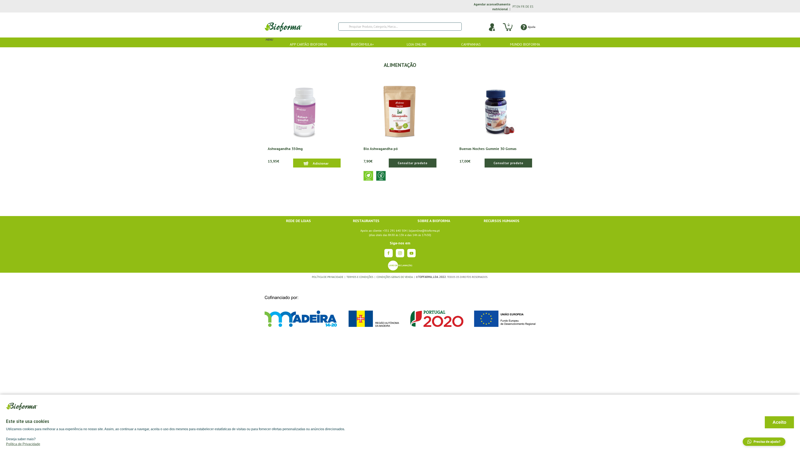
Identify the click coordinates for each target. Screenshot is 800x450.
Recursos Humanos (501, 220)
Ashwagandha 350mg (285, 148)
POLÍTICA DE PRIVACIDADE (327, 277)
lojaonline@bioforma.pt (424, 230)
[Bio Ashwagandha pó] (400, 109)
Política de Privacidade (23, 444)
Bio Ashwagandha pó (381, 148)
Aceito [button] (779, 422)
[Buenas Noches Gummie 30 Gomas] (495, 109)
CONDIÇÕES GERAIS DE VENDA (394, 277)
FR (523, 7)
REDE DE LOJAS (298, 220)
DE (527, 7)
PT (514, 7)
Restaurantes (366, 220)
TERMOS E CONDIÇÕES (359, 277)
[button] (764, 442)
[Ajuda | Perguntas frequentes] (523, 27)
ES (531, 7)
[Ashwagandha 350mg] (304, 109)
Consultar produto (413, 163)
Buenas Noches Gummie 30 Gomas (487, 148)
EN (518, 7)
